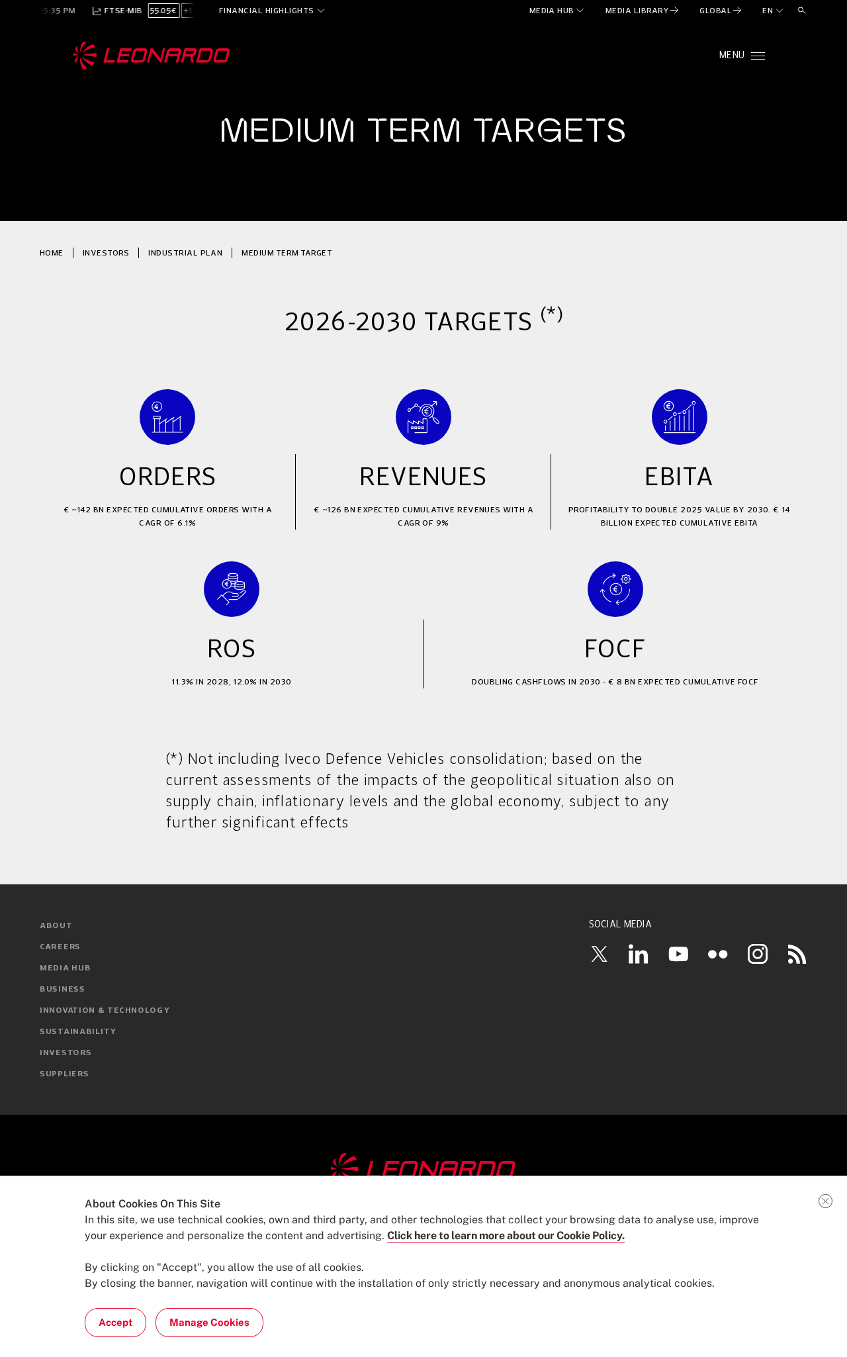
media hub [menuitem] (65, 968)
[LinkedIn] (638, 954)
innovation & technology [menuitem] (105, 1011)
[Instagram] (758, 954)
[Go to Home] (423, 1169)
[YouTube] (678, 954)
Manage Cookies (209, 1322)
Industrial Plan (185, 252)
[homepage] (151, 56)
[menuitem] (557, 11)
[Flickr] (718, 954)
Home (52, 252)
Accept (115, 1322)
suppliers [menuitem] (64, 1074)
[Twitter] (599, 954)
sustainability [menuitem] (78, 1032)
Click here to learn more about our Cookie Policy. (506, 1235)
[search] (802, 11)
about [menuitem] (56, 926)
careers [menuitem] (60, 947)
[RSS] (797, 954)
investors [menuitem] (65, 1053)
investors (106, 252)
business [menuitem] (62, 990)
